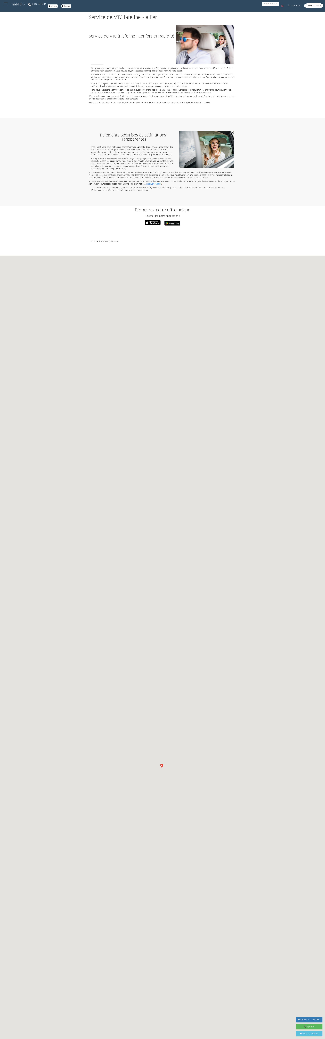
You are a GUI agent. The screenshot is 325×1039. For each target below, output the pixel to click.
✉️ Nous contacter (309, 1034)
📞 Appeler (309, 1027)
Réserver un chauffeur (309, 1020)
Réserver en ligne (153, 184)
